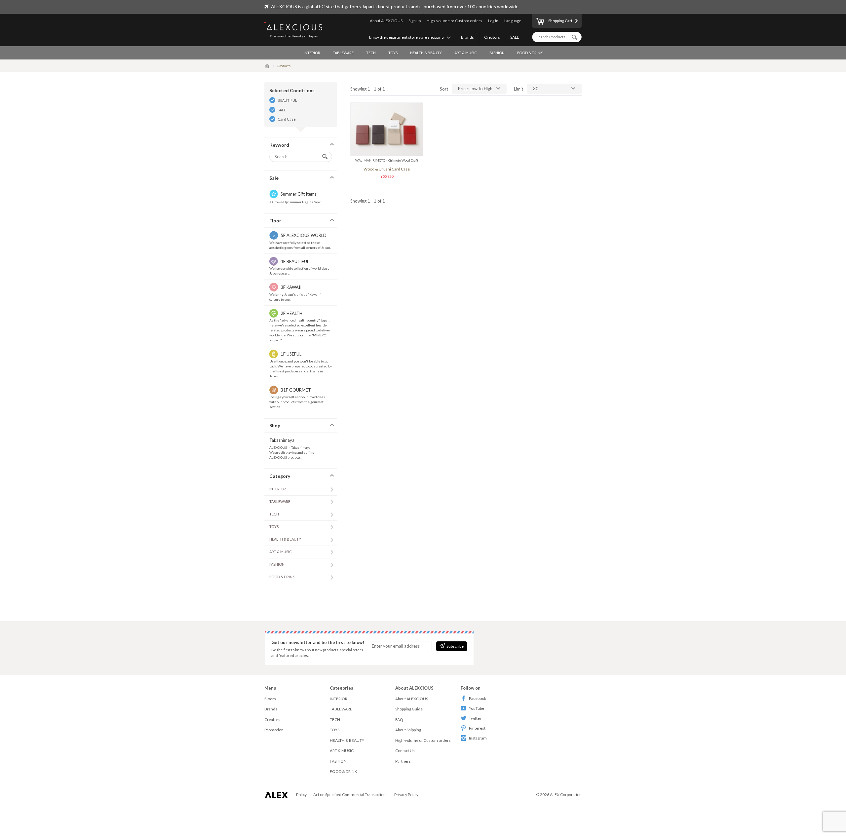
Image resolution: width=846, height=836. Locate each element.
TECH (371, 53)
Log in (493, 20)
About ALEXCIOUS (386, 20)
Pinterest (477, 728)
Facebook (477, 698)
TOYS (393, 53)
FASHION (497, 53)
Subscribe (455, 646)
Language (512, 20)
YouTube (476, 708)
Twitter (475, 718)
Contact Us (405, 750)
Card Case (287, 119)
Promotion (274, 729)
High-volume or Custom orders (454, 20)
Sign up (414, 20)
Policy (301, 794)
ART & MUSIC (465, 53)
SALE (514, 37)
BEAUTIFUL (287, 100)
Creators (492, 37)
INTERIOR (312, 53)
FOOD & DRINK (530, 53)
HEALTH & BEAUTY (426, 53)
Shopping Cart (560, 20)
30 (535, 88)
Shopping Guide (409, 708)
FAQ (399, 719)
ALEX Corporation (566, 794)
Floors (270, 698)
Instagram (478, 738)
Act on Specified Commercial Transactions (350, 794)
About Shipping (408, 729)
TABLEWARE (343, 53)
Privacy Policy (406, 794)
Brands (467, 37)
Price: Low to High (475, 88)
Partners (403, 761)
